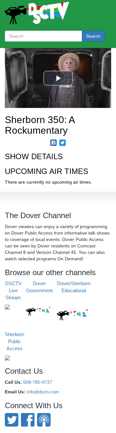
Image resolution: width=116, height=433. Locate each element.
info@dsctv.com (43, 391)
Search (93, 36)
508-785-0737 (37, 382)
